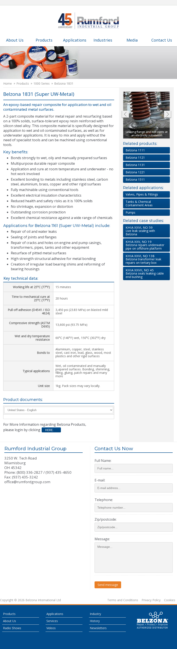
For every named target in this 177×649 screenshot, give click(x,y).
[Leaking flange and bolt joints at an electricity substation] (146, 115)
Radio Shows (12, 628)
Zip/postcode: (106, 519)
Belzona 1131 (135, 165)
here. (48, 430)
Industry (95, 614)
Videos (51, 628)
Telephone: (104, 500)
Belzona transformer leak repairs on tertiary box (143, 259)
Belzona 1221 (135, 172)
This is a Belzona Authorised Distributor (152, 620)
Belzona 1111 (135, 150)
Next (167, 115)
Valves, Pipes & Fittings (142, 194)
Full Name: (103, 460)
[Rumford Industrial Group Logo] (88, 21)
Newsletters (98, 628)
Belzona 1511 (135, 179)
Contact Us (161, 40)
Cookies (169, 600)
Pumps (130, 212)
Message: (102, 539)
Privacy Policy (151, 600)
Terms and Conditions (122, 600)
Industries (102, 40)
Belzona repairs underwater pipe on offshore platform (145, 244)
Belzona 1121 (135, 157)
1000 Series (41, 83)
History (95, 621)
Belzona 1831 (63, 83)
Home (7, 83)
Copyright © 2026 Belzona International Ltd (30, 600)
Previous (125, 115)
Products (44, 40)
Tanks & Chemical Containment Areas (139, 203)
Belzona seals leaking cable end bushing (145, 273)
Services (52, 621)
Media (132, 40)
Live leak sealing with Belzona (140, 230)
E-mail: (100, 480)
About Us (15, 40)
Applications (74, 40)
